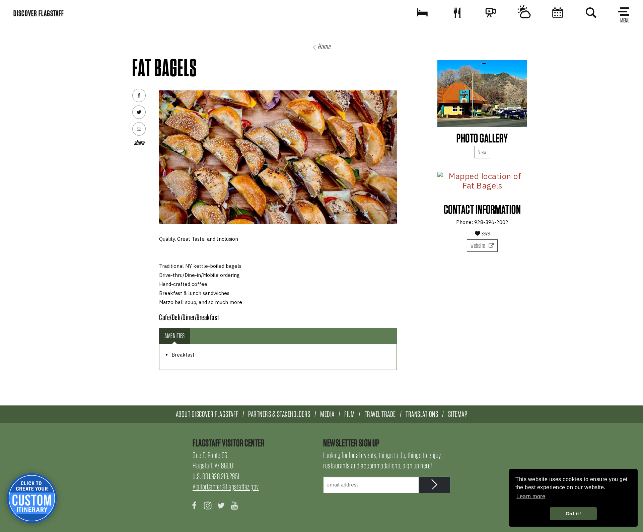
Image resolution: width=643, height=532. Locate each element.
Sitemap (458, 414)
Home (324, 46)
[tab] (174, 336)
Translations (422, 414)
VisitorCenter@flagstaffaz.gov (226, 486)
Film (349, 414)
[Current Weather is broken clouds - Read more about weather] (524, 12)
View (482, 152)
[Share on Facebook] (139, 95)
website (478, 245)
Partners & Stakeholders (279, 414)
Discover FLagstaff (38, 13)
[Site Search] (591, 12)
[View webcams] (490, 12)
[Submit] (434, 485)
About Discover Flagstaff (207, 414)
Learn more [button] (530, 496)
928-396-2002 (491, 222)
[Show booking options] (422, 12)
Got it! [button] (573, 513)
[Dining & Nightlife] (457, 12)
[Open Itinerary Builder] (32, 498)
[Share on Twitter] (139, 112)
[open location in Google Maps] (482, 181)
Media (327, 414)
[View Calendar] (557, 12)
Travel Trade (380, 414)
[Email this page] (139, 129)
